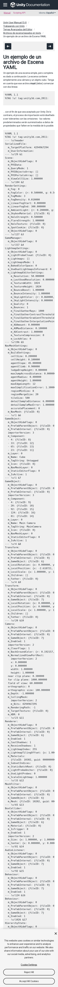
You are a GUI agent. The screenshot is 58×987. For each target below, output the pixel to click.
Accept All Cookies (29, 981)
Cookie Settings (29, 964)
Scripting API (19, 13)
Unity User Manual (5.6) (15, 22)
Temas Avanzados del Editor (17, 29)
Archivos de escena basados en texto (22, 33)
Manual (7, 13)
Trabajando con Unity (14, 26)
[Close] (56, 933)
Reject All (29, 972)
